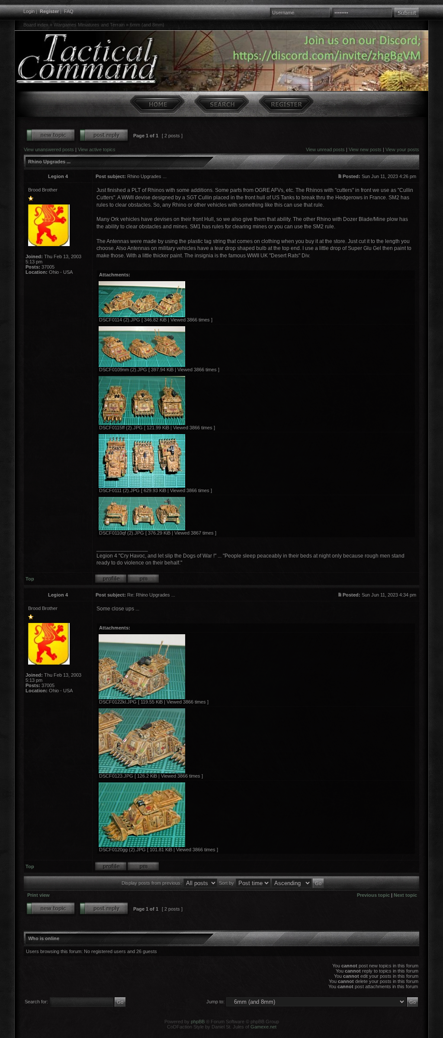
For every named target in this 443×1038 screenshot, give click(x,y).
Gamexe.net (263, 1026)
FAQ (69, 11)
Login (29, 11)
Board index (35, 24)
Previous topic (373, 895)
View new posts (365, 149)
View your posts (402, 149)
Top (30, 578)
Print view (38, 895)
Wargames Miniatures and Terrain (89, 24)
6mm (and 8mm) (147, 24)
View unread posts (325, 149)
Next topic (405, 895)
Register (49, 11)
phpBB (198, 1021)
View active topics (97, 149)
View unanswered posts (49, 149)
